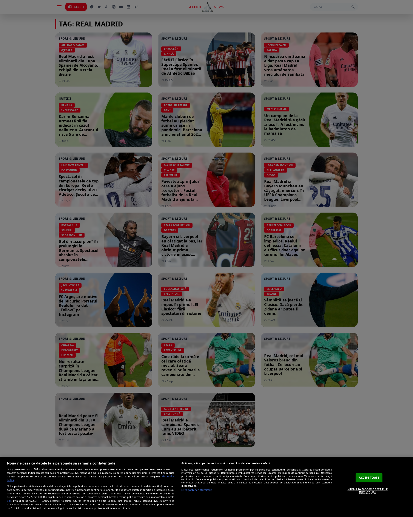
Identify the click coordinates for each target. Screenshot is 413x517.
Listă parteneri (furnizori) (196, 490)
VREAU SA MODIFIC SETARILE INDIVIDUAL (368, 491)
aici (9, 501)
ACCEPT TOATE (369, 478)
